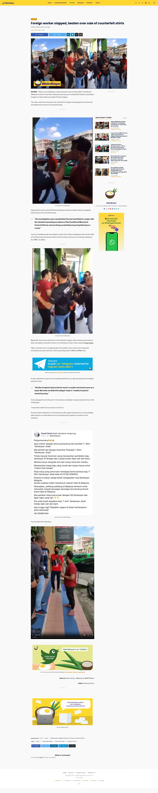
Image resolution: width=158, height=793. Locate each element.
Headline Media (82, 775)
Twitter (75, 672)
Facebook (69, 672)
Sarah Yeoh (34, 30)
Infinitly (81, 777)
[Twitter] (106, 209)
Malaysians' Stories (104, 118)
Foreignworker (47, 741)
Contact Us (91, 773)
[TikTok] (112, 209)
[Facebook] (104, 209)
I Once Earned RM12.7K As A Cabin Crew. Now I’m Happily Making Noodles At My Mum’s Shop (119, 135)
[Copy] (81, 34)
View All (125, 118)
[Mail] (118, 209)
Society (34, 19)
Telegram (60, 372)
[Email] (77, 34)
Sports (113, 163)
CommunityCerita (116, 129)
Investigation (60, 741)
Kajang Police (72, 741)
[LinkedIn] (68, 34)
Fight (38, 741)
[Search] (153, 3)
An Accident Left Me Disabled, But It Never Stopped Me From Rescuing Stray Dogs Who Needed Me (119, 170)
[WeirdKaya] (8, 2)
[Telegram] (72, 34)
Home (41, 738)
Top (79, 784)
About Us (71, 773)
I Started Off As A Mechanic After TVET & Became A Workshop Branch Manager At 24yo (118, 147)
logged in (41, 757)
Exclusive (113, 152)
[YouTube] (110, 209)
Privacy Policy (81, 773)
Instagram (81, 672)
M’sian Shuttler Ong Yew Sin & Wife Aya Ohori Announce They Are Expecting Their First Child (119, 158)
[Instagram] (108, 209)
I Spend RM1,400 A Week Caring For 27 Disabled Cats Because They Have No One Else (118, 124)
